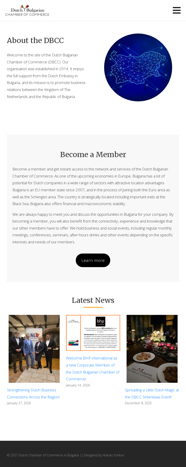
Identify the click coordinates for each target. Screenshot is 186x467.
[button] (177, 10)
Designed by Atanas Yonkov (104, 455)
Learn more (93, 260)
